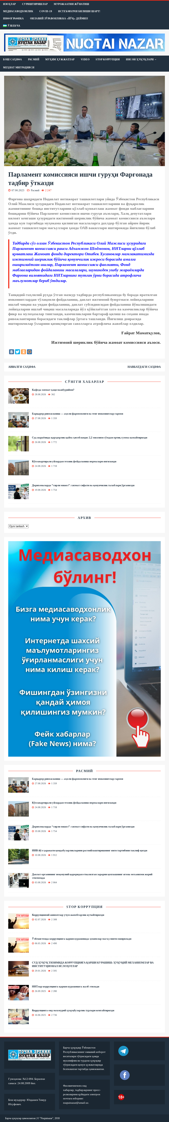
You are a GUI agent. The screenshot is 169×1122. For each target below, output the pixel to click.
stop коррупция (84, 907)
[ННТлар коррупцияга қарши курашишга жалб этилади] (18, 998)
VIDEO (85, 59)
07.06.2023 (18, 190)
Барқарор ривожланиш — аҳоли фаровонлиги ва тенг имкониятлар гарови (77, 413)
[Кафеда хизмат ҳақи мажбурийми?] (18, 401)
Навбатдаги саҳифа (144, 366)
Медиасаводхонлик (18, 11)
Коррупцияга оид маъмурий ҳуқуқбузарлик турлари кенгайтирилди (73, 1010)
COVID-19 (45, 11)
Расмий (33, 59)
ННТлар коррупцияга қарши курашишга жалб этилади (65, 986)
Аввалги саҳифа (21, 366)
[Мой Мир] (29, 351)
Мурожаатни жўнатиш (71, 4)
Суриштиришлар (35, 4)
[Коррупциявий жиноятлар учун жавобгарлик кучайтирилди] (18, 926)
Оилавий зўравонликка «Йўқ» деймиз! (59, 18)
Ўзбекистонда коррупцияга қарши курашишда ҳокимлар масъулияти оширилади (81, 938)
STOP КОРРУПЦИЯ (108, 59)
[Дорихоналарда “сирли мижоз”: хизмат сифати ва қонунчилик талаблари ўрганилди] (18, 496)
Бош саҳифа (12, 59)
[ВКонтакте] (11, 351)
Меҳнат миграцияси (18, 67)
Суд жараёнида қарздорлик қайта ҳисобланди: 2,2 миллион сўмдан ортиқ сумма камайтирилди (89, 437)
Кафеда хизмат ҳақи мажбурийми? (53, 389)
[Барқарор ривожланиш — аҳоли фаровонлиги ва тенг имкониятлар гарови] (18, 424)
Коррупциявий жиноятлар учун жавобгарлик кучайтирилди (68, 914)
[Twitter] (17, 351)
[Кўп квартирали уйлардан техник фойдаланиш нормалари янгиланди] (18, 472)
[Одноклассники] (23, 351)
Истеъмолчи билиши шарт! (79, 11)
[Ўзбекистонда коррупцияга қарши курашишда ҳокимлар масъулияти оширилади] (18, 950)
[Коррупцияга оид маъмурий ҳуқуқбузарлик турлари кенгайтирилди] (18, 1021)
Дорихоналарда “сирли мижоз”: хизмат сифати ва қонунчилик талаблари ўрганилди (83, 485)
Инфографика (13, 18)
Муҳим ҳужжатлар (60, 59)
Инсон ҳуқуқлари (140, 59)
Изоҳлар (9, 4)
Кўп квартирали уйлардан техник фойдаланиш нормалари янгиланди (74, 461)
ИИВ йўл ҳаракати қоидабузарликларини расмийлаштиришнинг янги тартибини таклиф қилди (89, 850)
